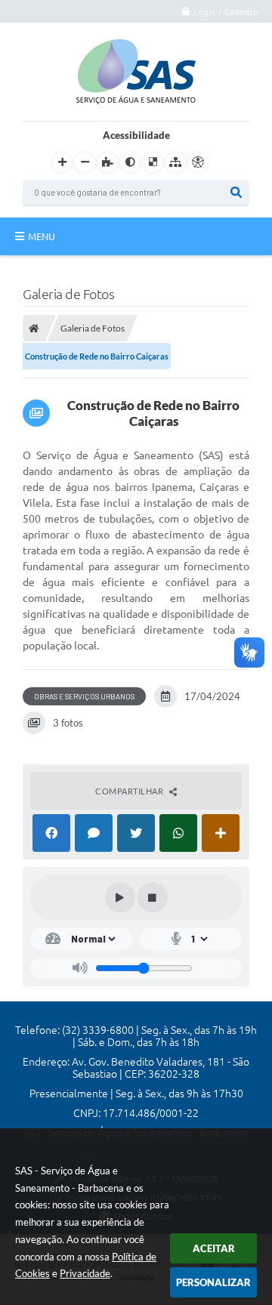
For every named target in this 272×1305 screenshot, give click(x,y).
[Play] (120, 897)
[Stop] (153, 897)
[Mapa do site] (175, 162)
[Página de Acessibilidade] (198, 162)
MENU (41, 236)
